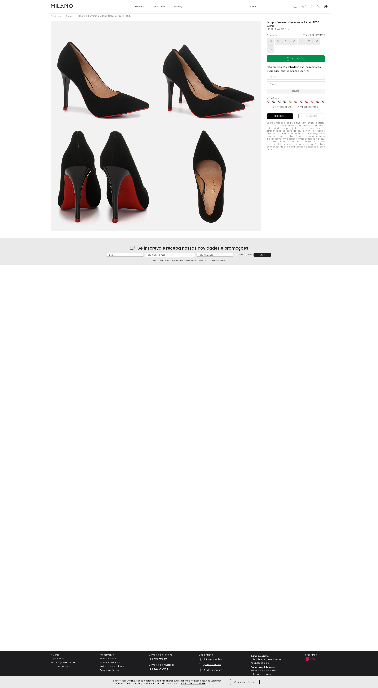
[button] (103, 73)
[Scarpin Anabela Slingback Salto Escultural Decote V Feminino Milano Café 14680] (302, 279)
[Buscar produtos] (296, 6)
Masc (241, 254)
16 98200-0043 (158, 668)
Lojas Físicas (57, 658)
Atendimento (107, 654)
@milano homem (212, 670)
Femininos (56, 16)
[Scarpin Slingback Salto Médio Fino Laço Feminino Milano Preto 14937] (132, 279)
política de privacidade (215, 260)
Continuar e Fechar (244, 682)
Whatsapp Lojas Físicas (63, 662)
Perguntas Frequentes (111, 670)
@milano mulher (212, 664)
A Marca (55, 654)
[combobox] (273, 6)
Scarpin (69, 16)
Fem (250, 254)
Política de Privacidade (112, 666)
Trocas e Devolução (110, 662)
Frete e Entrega (108, 658)
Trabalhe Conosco (61, 666)
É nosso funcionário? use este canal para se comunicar (264, 674)
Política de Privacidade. (193, 683)
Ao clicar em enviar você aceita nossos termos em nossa (189, 260)
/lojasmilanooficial (213, 659)
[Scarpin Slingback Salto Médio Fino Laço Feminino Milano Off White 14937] (76, 279)
